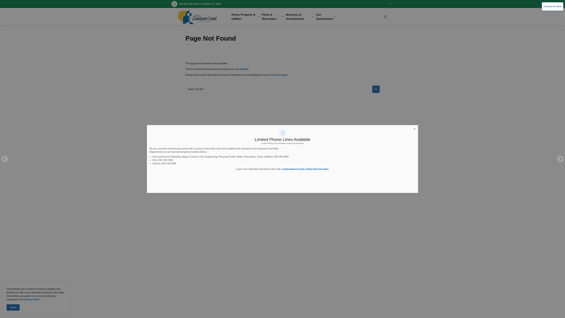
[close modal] (414, 128)
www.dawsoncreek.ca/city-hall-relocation (306, 169)
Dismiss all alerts (552, 6)
